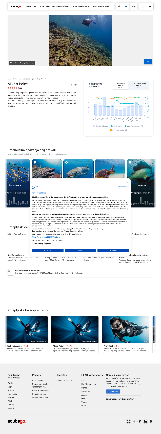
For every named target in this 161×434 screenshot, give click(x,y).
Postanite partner (64, 380)
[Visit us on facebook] (134, 421)
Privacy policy (123, 187)
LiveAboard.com (88, 384)
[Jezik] (125, 6)
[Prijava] (142, 6)
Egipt (10, 387)
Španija (11, 390)
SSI (82, 380)
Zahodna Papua (29, 79)
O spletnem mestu (40, 397)
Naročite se (113, 391)
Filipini (10, 401)
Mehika (11, 404)
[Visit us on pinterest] (139, 421)
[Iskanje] (119, 6)
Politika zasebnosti (40, 390)
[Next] (152, 183)
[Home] (16, 6)
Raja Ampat (41, 79)
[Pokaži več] (148, 61)
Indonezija (17, 79)
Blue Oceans (37, 380)
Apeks (84, 395)
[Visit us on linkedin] (145, 421)
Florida (11, 397)
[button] (36, 186)
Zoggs (84, 402)
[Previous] (8, 183)
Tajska (10, 383)
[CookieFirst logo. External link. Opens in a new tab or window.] (33, 189)
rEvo (83, 398)
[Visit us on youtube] (151, 421)
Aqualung (85, 391)
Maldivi (11, 408)
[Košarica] (150, 6)
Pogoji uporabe (39, 394)
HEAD (84, 405)
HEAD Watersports (92, 375)
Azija (9, 79)
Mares (84, 388)
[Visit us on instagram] (128, 421)
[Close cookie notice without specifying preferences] (128, 183)
